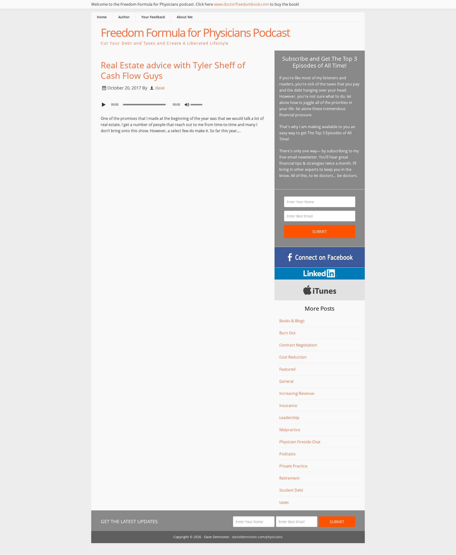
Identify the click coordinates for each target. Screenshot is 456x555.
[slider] (197, 104)
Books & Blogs (292, 320)
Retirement (289, 478)
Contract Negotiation (298, 345)
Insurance (288, 405)
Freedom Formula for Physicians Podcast (195, 32)
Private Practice (293, 466)
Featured (287, 369)
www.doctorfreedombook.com (241, 4)
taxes (284, 502)
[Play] (104, 105)
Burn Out (287, 333)
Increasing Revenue (296, 393)
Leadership (289, 417)
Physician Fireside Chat (299, 441)
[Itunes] (320, 290)
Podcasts (287, 454)
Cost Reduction (293, 357)
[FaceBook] (320, 257)
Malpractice (289, 429)
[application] (183, 103)
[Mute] (187, 105)
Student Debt (291, 490)
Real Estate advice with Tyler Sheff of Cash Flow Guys (173, 70)
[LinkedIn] (320, 274)
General (286, 381)
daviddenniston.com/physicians (257, 537)
